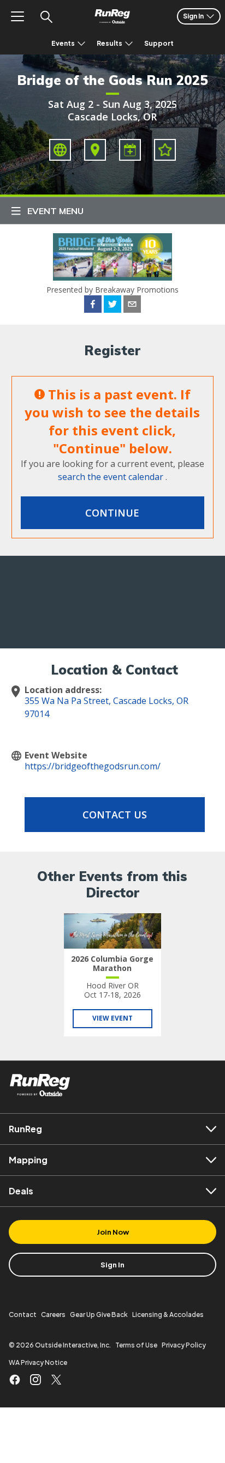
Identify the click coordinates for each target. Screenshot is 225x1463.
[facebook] (93, 305)
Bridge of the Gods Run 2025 (112, 80)
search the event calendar (110, 477)
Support (159, 43)
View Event (112, 1018)
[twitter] (112, 305)
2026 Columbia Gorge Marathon (112, 963)
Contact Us (114, 814)
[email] (132, 305)
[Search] (46, 16)
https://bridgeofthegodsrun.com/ (93, 766)
